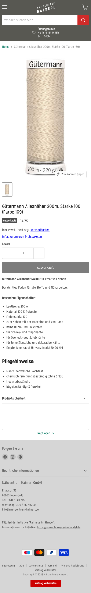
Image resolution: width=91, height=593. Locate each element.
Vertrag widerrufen (46, 570)
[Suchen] (83, 20)
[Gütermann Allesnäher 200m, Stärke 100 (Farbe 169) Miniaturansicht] (7, 189)
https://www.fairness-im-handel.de (58, 527)
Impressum (8, 565)
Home (5, 47)
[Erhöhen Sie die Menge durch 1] (39, 253)
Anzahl (6, 243)
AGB (21, 565)
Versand (52, 565)
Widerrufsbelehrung (72, 565)
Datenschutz (36, 565)
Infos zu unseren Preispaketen (22, 237)
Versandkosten (40, 230)
